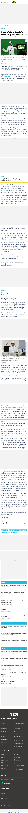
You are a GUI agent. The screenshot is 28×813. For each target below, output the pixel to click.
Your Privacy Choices (15, 812)
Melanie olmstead (5, 532)
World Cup (6, 77)
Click (12, 227)
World (6, 25)
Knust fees (14, 532)
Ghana (2, 588)
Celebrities (3, 604)
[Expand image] (26, 40)
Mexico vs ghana (13, 530)
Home (2, 25)
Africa (2, 662)
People (2, 618)
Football (2, 595)
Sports (2, 655)
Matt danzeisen (22, 530)
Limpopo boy (4, 530)
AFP (13, 36)
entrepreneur (5, 410)
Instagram (4, 190)
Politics (2, 611)
